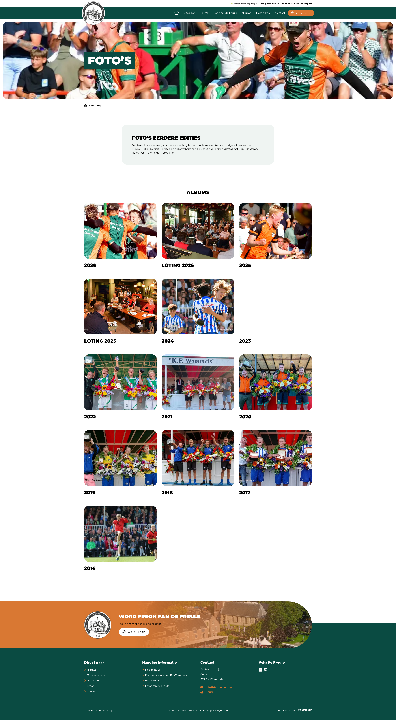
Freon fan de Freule (225, 12)
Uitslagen (190, 12)
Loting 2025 (100, 341)
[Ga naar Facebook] (260, 670)
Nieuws (246, 12)
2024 (168, 341)
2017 (244, 492)
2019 (89, 492)
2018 (167, 492)
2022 (90, 417)
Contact (280, 12)
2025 (245, 265)
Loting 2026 (178, 265)
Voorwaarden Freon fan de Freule (188, 710)
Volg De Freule (272, 662)
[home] (93, 13)
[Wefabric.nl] (305, 710)
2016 (89, 568)
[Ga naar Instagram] (265, 670)
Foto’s (204, 12)
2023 (245, 341)
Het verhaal (263, 12)
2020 (245, 417)
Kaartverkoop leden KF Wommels (166, 675)
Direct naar (94, 662)
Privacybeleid (219, 710)
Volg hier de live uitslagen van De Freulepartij (287, 3)
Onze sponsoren (97, 675)
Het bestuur (152, 669)
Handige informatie (159, 662)
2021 (167, 417)
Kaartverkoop (303, 13)
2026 (90, 265)
